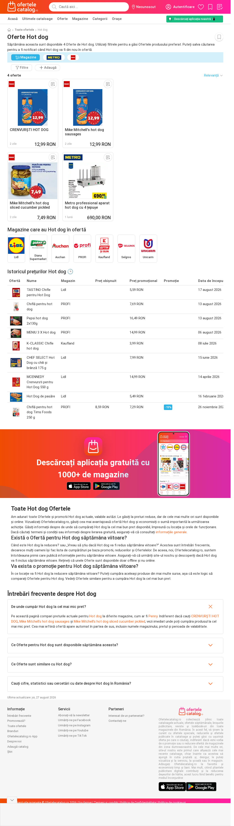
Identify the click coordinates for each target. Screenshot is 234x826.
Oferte (62, 19)
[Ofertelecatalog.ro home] (22, 7)
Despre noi (14, 741)
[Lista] (219, 7)
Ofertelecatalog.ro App (22, 736)
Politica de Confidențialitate (138, 802)
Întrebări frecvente (19, 715)
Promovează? (16, 720)
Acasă (13, 19)
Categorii (100, 19)
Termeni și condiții (106, 802)
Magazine (80, 19)
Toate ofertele (24, 29)
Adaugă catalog (17, 746)
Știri (9, 751)
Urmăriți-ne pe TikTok (72, 735)
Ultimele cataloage (37, 19)
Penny (153, 616)
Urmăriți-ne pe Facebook (74, 720)
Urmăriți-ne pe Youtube (73, 730)
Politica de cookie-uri (172, 802)
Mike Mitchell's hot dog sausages (44, 621)
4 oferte (14, 75)
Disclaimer (85, 802)
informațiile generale (171, 532)
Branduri (12, 731)
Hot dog (95, 616)
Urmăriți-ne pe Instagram (74, 725)
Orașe (117, 19)
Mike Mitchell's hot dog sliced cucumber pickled (109, 621)
